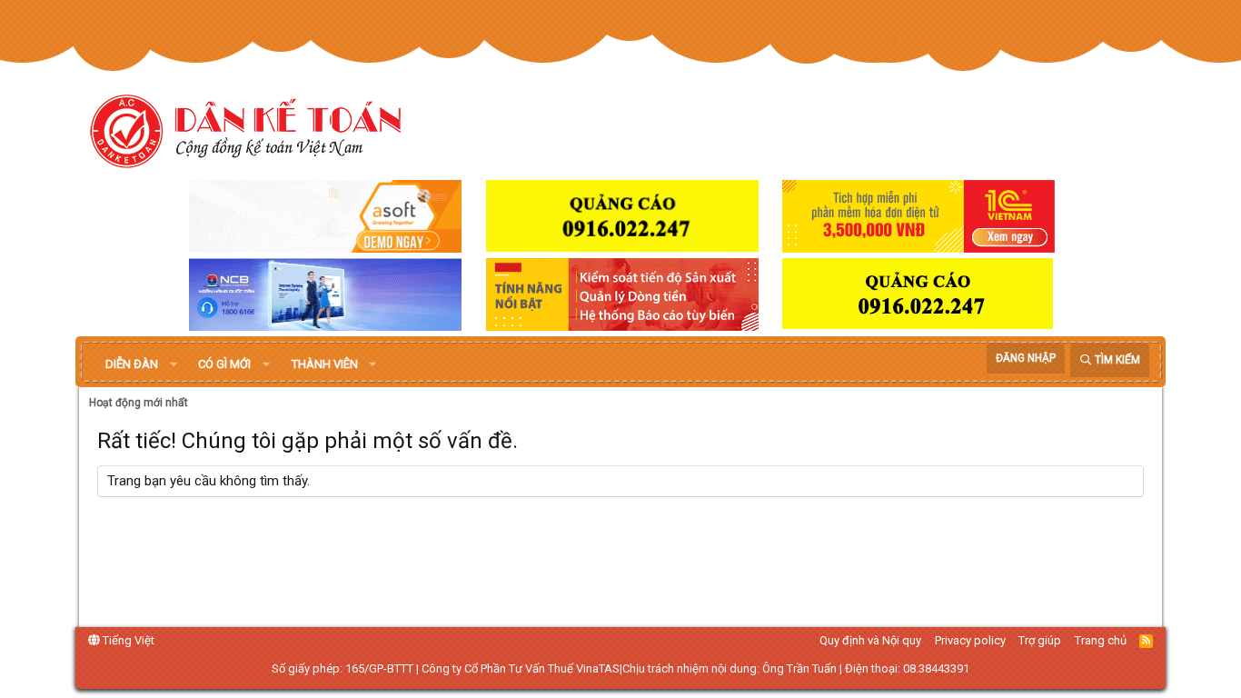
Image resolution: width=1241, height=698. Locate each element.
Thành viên (325, 364)
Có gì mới (224, 364)
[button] (173, 364)
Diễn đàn (131, 364)
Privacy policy (970, 640)
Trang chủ (1101, 640)
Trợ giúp (1039, 640)
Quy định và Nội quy (870, 640)
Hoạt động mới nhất (138, 402)
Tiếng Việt (127, 640)
